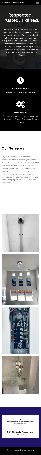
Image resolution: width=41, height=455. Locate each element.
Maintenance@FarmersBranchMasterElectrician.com (20, 423)
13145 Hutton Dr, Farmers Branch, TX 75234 (21, 433)
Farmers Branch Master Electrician (15, 2)
